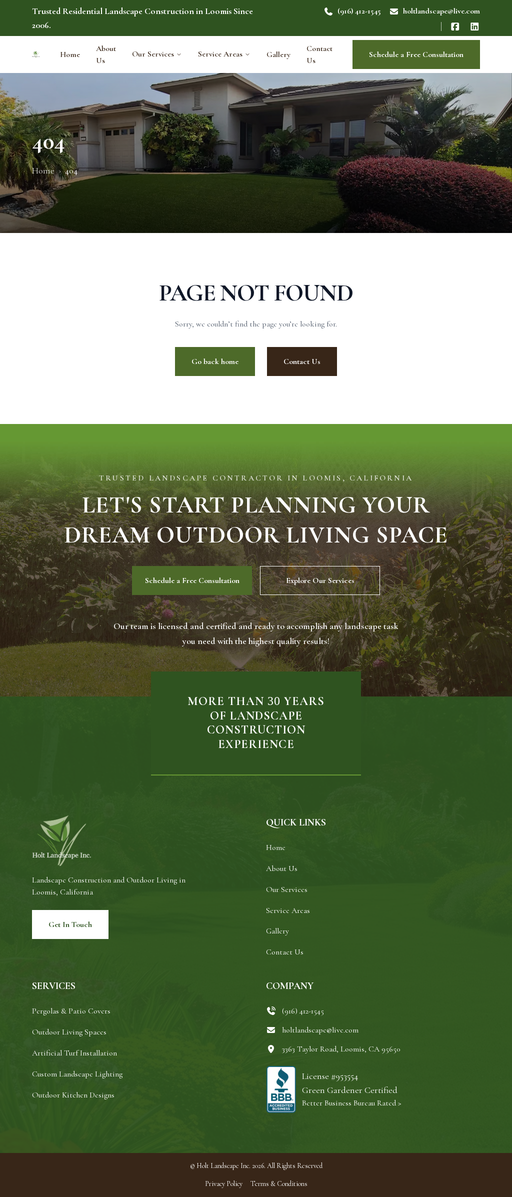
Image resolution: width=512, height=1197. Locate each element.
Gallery (278, 55)
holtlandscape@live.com (441, 11)
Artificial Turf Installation (74, 1053)
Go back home (215, 361)
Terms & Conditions (279, 1184)
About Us (106, 55)
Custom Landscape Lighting (77, 1074)
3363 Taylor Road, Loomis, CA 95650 (341, 1049)
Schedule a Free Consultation (416, 55)
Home (70, 55)
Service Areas (220, 54)
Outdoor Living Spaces (69, 1032)
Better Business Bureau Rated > (352, 1103)
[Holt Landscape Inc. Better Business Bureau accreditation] (281, 1089)
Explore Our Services (320, 581)
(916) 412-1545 (359, 11)
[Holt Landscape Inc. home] (36, 54)
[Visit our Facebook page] (455, 26)
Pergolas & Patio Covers (71, 1011)
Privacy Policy (223, 1184)
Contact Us (319, 55)
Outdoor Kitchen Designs (73, 1095)
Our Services (153, 54)
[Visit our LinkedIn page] (474, 26)
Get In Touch (70, 925)
